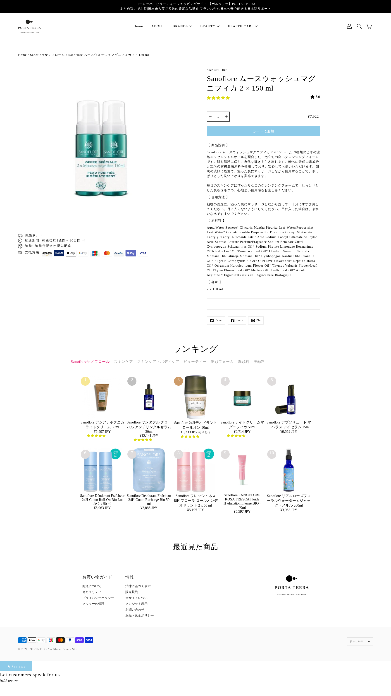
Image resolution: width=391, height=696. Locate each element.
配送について (91, 586)
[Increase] (226, 117)
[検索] (359, 26)
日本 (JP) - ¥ (356, 641)
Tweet (218, 320)
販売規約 (131, 592)
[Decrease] (210, 117)
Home (138, 26)
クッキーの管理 (93, 603)
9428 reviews (9, 681)
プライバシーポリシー (98, 598)
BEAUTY (207, 26)
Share (239, 320)
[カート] (369, 26)
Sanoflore (217, 70)
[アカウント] (349, 26)
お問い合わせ (134, 609)
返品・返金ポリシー (139, 615)
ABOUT (157, 26)
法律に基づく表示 (138, 586)
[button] (219, 98)
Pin (258, 320)
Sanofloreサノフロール (47, 55)
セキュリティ (91, 592)
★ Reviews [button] (16, 666)
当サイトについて (138, 598)
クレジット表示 (136, 603)
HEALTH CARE (241, 26)
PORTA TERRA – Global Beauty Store (54, 649)
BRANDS (180, 26)
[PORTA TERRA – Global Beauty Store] (29, 26)
